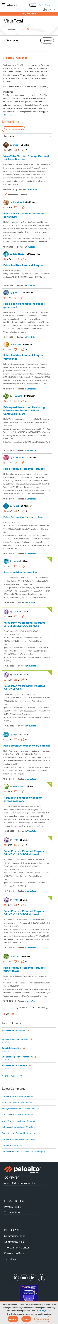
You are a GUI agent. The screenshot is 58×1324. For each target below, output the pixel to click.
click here (7, 115)
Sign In (41, 5)
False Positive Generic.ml (13, 1031)
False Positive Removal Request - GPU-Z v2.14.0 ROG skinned (25, 624)
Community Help (14, 1241)
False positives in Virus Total (15, 1039)
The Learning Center (16, 1247)
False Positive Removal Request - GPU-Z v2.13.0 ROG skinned (25, 852)
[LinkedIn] (32, 1277)
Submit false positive (12, 1048)
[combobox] (17, 29)
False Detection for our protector (25, 517)
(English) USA (50, 10)
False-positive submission (20, 572)
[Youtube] (24, 1277)
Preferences (42, 1319)
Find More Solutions (10, 1076)
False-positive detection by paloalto (27, 745)
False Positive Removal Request (24, 265)
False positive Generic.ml (26, 1133)
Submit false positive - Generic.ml (18, 1057)
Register (33, 5)
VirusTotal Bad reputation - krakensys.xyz (29, 1151)
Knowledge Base (14, 1253)
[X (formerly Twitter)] (15, 1277)
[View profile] (6, 145)
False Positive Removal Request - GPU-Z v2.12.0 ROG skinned (25, 912)
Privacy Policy (44, 1311)
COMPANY (11, 1177)
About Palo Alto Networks (19, 1183)
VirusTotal (32, 189)
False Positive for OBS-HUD (14, 1065)
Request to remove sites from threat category (23, 799)
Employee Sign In (50, 5)
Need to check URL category (24, 1139)
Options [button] (46, 40)
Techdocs (10, 1259)
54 (39, 1008)
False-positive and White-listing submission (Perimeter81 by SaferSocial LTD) (24, 410)
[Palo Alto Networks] (29, 1169)
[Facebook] (41, 1277)
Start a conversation (14, 129)
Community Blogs (14, 1235)
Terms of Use (12, 1212)
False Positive (17, 1145)
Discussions (12, 40)
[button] (13, 1319)
